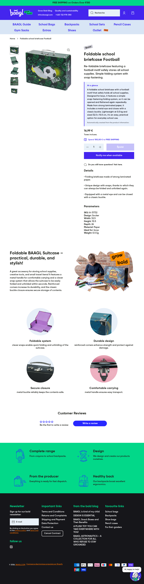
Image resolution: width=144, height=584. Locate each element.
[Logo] (21, 13)
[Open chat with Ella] (135, 575)
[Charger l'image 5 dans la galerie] (14, 91)
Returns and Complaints (54, 516)
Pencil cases (111, 523)
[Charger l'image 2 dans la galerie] (14, 60)
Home (12, 39)
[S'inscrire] (35, 521)
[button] (132, 12)
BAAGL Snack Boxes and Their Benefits (86, 521)
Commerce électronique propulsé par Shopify (44, 564)
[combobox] (104, 12)
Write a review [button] (90, 423)
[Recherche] (90, 12)
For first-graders (113, 527)
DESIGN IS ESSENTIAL (84, 516)
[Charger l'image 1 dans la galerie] (14, 50)
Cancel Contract (52, 533)
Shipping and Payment (53, 520)
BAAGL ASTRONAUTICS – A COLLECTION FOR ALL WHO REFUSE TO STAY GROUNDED (87, 540)
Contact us (47, 527)
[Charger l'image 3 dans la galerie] (14, 70)
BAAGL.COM (20, 565)
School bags (111, 512)
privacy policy (20, 530)
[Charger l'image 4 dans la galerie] (14, 81)
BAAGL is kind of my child (86, 512)
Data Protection (50, 523)
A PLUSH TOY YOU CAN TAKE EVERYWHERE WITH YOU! (86, 529)
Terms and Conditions (53, 512)
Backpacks (110, 516)
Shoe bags (110, 520)
